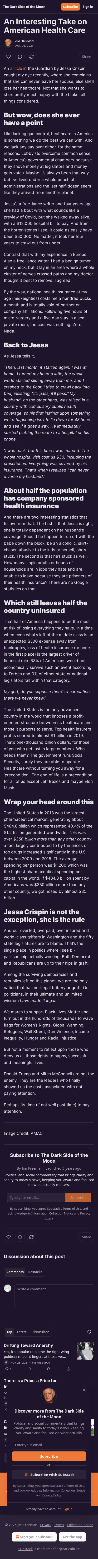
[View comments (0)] (20, 56)
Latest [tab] (22, 1332)
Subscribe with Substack (52, 1474)
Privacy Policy (51, 1495)
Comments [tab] (15, 1272)
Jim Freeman (24, 40)
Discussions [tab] (40, 1332)
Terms (59, 1525)
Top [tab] (9, 1332)
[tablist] (24, 1272)
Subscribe (70, 7)
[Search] (89, 1332)
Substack (25, 1549)
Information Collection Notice (64, 1490)
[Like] (8, 56)
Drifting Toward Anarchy (28, 1345)
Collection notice (80, 1525)
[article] (49, 1357)
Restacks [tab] (35, 1272)
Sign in (88, 7)
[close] (84, 1390)
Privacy (45, 1525)
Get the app (72, 1537)
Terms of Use (75, 1485)
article (16, 68)
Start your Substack (36, 1537)
